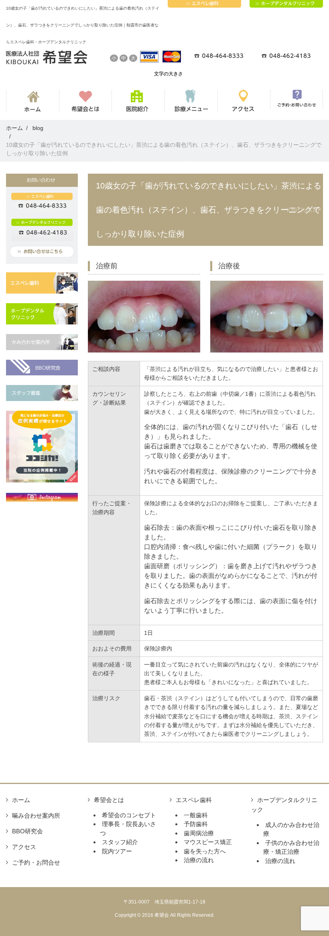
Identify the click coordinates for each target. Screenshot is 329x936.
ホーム (21, 799)
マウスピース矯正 (208, 842)
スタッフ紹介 (120, 842)
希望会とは (109, 799)
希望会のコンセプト (129, 815)
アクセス (24, 846)
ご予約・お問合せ (36, 862)
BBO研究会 (27, 831)
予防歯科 (196, 824)
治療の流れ (199, 860)
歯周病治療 (199, 833)
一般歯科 (196, 815)
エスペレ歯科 (194, 799)
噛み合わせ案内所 (36, 815)
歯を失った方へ (205, 851)
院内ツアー (117, 851)
